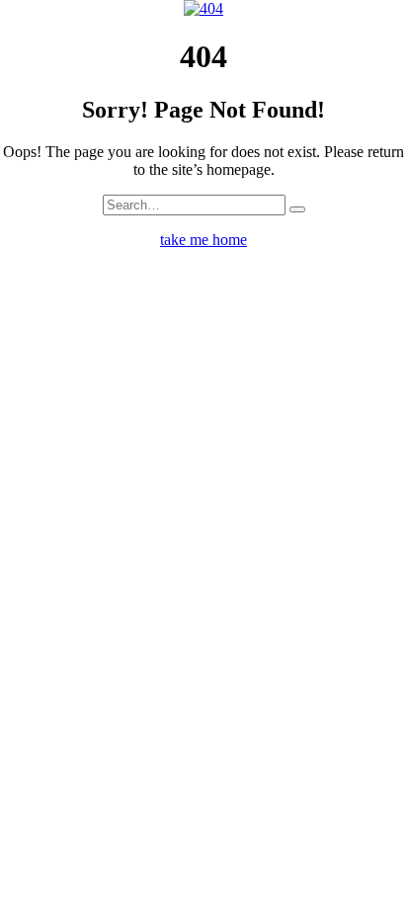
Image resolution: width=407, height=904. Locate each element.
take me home (203, 239)
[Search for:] (194, 204)
